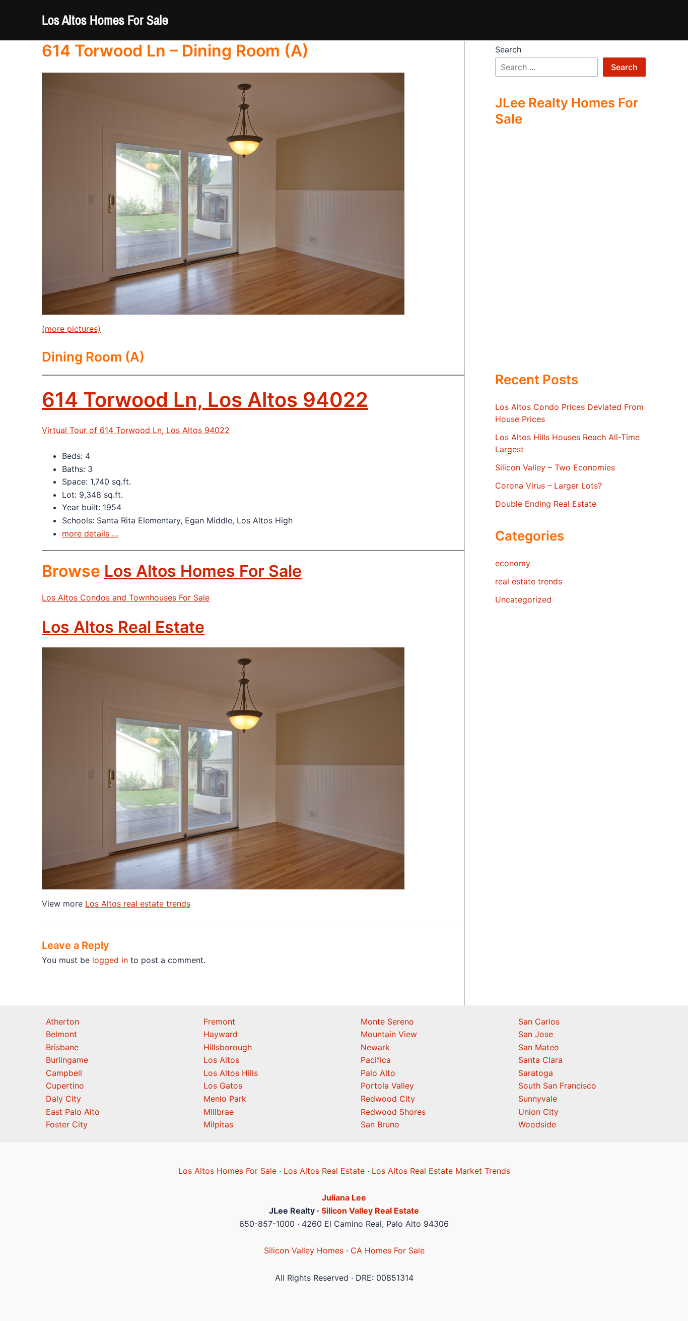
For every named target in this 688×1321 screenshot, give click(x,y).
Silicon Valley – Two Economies (555, 467)
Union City (538, 1112)
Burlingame (67, 1060)
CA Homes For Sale (388, 1250)
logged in (110, 960)
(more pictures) (71, 329)
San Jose (535, 1034)
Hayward (220, 1034)
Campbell (64, 1073)
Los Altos (221, 1060)
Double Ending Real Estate (545, 504)
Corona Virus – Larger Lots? (548, 486)
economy (512, 563)
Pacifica (376, 1060)
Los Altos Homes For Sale (105, 20)
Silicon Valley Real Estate (370, 1211)
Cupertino (65, 1085)
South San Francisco (557, 1085)
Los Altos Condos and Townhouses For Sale (126, 597)
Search (508, 49)
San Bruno (380, 1124)
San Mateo (538, 1047)
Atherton (62, 1021)
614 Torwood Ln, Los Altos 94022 (205, 399)
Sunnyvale (537, 1099)
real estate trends (528, 581)
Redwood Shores (393, 1112)
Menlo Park (224, 1099)
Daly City (63, 1099)
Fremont (219, 1021)
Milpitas (218, 1124)
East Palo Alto (73, 1112)
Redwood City (388, 1099)
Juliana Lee (344, 1197)
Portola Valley (387, 1085)
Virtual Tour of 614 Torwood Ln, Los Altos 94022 (136, 430)
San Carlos (539, 1021)
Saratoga (535, 1073)
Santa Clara (540, 1060)
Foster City (67, 1124)
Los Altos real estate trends (137, 903)
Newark (375, 1047)
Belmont (61, 1034)
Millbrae (218, 1112)
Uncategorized (523, 599)
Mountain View (389, 1034)
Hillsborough (227, 1047)
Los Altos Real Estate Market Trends (441, 1171)
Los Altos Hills (230, 1073)
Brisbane (62, 1047)
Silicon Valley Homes (303, 1250)
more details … (90, 533)
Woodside (537, 1124)
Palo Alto (378, 1073)
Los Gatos (222, 1085)
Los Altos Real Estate (123, 627)
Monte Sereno (387, 1021)
